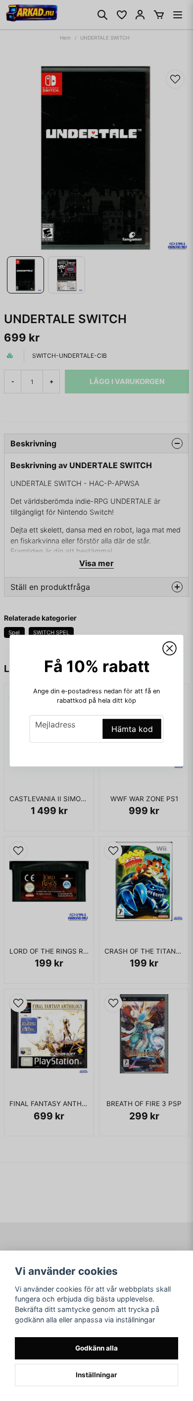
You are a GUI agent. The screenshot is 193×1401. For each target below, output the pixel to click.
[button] (170, 648)
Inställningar (96, 1375)
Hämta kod (132, 729)
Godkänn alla (96, 1348)
